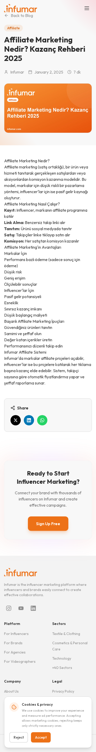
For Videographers (20, 661)
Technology (61, 658)
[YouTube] (21, 608)
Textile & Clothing (66, 633)
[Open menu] (87, 8)
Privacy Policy (63, 691)
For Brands (13, 643)
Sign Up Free (48, 523)
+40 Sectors (62, 667)
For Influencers (16, 633)
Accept (41, 737)
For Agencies (15, 652)
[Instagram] (8, 608)
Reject (19, 737)
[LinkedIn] (33, 608)
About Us (11, 691)
